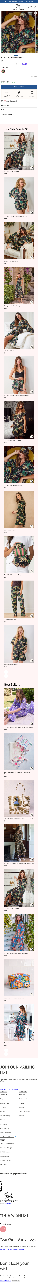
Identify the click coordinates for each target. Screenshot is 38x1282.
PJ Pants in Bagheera (10, 620)
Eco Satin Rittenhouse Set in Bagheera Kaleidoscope (19, 863)
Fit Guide (3, 1107)
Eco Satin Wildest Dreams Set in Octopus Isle (16, 953)
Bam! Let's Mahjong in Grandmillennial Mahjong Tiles (17, 773)
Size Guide (34, 76)
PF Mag (21, 1103)
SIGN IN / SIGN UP (18, 1249)
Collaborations (4, 1156)
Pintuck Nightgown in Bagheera (13, 440)
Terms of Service (5, 1133)
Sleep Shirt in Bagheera (10, 530)
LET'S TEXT (3, 1089)
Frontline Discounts (6, 1160)
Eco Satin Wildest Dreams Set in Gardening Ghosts (18, 727)
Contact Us (3, 1095)
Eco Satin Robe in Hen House (12, 1043)
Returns (2, 1111)
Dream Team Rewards (7, 1143)
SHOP (2, 1140)
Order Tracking (5, 1116)
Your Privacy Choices (7, 1137)
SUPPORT (4, 1091)
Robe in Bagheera (9, 351)
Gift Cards (3, 1165)
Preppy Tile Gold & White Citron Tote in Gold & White (18, 819)
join (36, 1086)
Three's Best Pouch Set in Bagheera (14, 575)
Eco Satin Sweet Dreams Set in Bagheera (15, 216)
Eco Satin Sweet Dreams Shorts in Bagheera (16, 395)
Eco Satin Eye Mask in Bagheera (13, 485)
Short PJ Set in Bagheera (11, 664)
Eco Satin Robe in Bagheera (12, 171)
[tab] (16, 55)
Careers (21, 1116)
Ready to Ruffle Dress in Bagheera (13, 306)
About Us (22, 1095)
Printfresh (8, 1204)
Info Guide (3, 1124)
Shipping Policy (5, 1103)
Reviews (21, 1107)
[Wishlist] (31, 7)
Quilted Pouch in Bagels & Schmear (14, 998)
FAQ (1, 1099)
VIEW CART (15, 1281)
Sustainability (23, 1099)
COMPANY (23, 1091)
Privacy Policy (4, 1128)
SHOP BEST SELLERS (6, 1249)
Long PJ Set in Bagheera (11, 261)
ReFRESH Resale (5, 1152)
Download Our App (6, 1148)
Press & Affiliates (24, 1111)
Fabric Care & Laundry (7, 1120)
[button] (4, 7)
